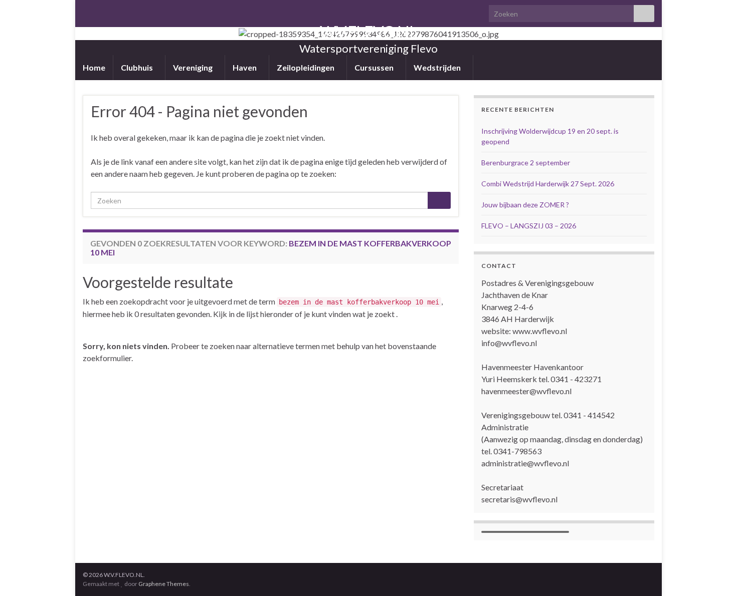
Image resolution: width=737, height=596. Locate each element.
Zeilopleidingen (306, 67)
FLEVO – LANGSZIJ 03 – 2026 (528, 225)
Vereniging (193, 67)
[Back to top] (714, 573)
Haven (245, 67)
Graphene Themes (163, 583)
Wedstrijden (438, 67)
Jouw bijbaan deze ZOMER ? (525, 204)
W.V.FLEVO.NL (368, 32)
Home (94, 67)
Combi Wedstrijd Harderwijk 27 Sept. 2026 (548, 183)
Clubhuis (137, 67)
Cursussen (374, 67)
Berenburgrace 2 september (525, 162)
